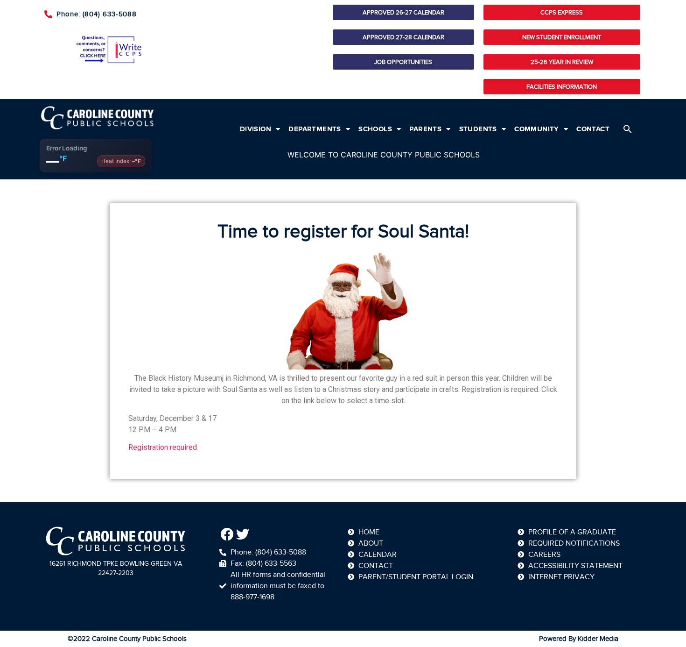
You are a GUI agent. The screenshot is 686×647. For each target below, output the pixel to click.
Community (536, 129)
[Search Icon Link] (628, 129)
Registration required (162, 447)
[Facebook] (227, 534)
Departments (314, 129)
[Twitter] (243, 534)
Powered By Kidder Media (578, 638)
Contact (592, 129)
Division (255, 129)
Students (478, 129)
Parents (425, 129)
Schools (375, 129)
